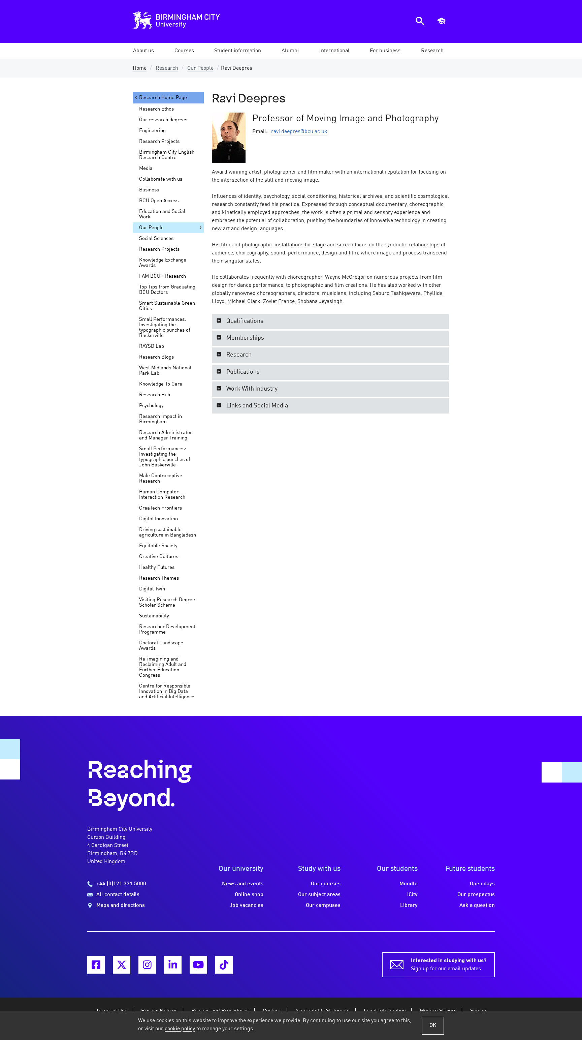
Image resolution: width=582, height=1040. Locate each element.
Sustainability (154, 616)
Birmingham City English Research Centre (166, 155)
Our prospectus (476, 894)
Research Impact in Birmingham (160, 419)
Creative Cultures (158, 556)
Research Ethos (156, 109)
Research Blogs (156, 357)
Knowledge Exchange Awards (162, 262)
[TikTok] (224, 965)
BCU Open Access (159, 201)
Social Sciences (156, 238)
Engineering (152, 130)
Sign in (478, 1011)
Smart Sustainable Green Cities (167, 306)
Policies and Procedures (220, 1011)
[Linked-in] (173, 965)
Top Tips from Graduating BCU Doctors (167, 289)
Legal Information (385, 1011)
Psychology (151, 405)
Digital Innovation (158, 519)
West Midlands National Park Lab (165, 370)
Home (140, 68)
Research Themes (159, 578)
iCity (412, 894)
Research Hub (154, 395)
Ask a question (477, 905)
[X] (121, 965)
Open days (482, 884)
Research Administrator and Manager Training (165, 435)
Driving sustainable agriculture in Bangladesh (167, 532)
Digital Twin (152, 589)
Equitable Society (158, 546)
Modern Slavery (438, 1011)
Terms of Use (111, 1011)
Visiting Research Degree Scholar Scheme (167, 602)
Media (146, 168)
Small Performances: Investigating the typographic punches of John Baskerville (164, 457)
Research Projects (159, 141)
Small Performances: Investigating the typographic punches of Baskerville (164, 327)
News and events (242, 884)
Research (167, 68)
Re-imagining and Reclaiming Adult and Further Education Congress (162, 667)
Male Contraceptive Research (160, 478)
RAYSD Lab (151, 346)
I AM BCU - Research (162, 276)
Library (409, 905)
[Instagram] (147, 965)
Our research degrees (163, 120)
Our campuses (323, 905)
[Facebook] (96, 965)
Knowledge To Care (160, 384)
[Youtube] (198, 965)
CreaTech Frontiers (160, 508)
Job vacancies (246, 905)
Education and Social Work (162, 214)
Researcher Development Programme (167, 629)
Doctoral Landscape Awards (161, 645)
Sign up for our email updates (448, 965)
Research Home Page (163, 97)
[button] (143, 50)
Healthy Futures (156, 567)
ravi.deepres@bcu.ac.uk (299, 131)
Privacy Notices (159, 1011)
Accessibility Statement (322, 1011)
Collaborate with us (160, 179)
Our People (200, 68)
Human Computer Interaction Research (162, 494)
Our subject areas (319, 894)
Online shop (249, 894)
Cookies (272, 1011)
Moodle (408, 884)
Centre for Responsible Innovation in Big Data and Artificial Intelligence (166, 691)
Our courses (326, 884)
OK (433, 1025)
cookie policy (180, 1029)
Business (149, 190)
